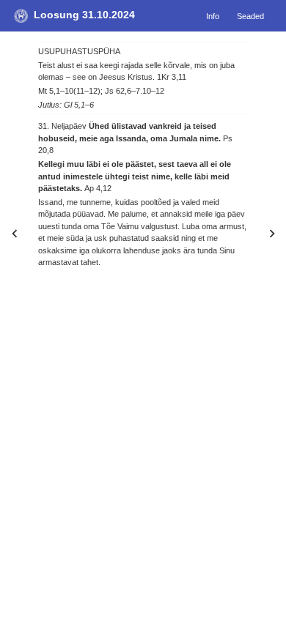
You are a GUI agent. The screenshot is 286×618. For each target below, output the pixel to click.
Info (212, 15)
